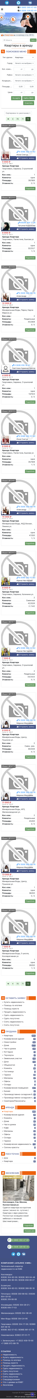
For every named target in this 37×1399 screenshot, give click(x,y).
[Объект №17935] (18, 711)
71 (23, 119)
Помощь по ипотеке (12, 1360)
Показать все (29, 1231)
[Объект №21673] (18, 638)
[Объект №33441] (18, 214)
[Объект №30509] (18, 356)
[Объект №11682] (18, 927)
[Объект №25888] (18, 284)
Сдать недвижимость (12, 1368)
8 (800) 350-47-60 (28, 7)
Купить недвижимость (13, 1357)
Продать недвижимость (14, 1366)
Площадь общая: (7, 87)
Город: (10, 63)
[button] (24, 57)
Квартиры (9, 35)
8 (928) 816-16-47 (22, 365)
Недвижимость (10, 1355)
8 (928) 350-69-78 (26, 293)
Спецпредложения (11, 1379)
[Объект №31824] (18, 142)
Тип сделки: (8, 57)
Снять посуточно (10, 1377)
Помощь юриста (10, 1363)
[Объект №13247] (18, 855)
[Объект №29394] (18, 428)
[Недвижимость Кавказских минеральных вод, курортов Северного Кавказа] (2, 35)
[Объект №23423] (18, 569)
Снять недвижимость (12, 1374)
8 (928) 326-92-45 (28, 11)
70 (17, 119)
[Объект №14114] (18, 783)
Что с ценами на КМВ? (13, 1382)
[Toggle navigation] (1, 9)
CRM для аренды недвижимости (25, 1396)
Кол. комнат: (7, 69)
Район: (10, 75)
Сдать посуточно (10, 1371)
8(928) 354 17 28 (27, 223)
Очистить (29, 103)
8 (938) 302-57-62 (26, 152)
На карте (16, 98)
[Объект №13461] (18, 497)
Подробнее (30, 188)
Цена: (10, 92)
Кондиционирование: (7, 81)
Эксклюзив (8, 1385)
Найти (33, 40)
